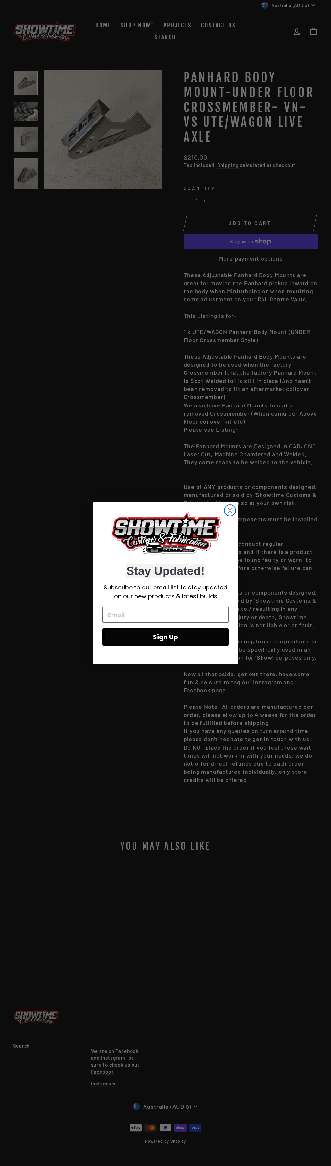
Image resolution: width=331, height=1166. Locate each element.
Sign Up (165, 637)
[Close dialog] (230, 510)
